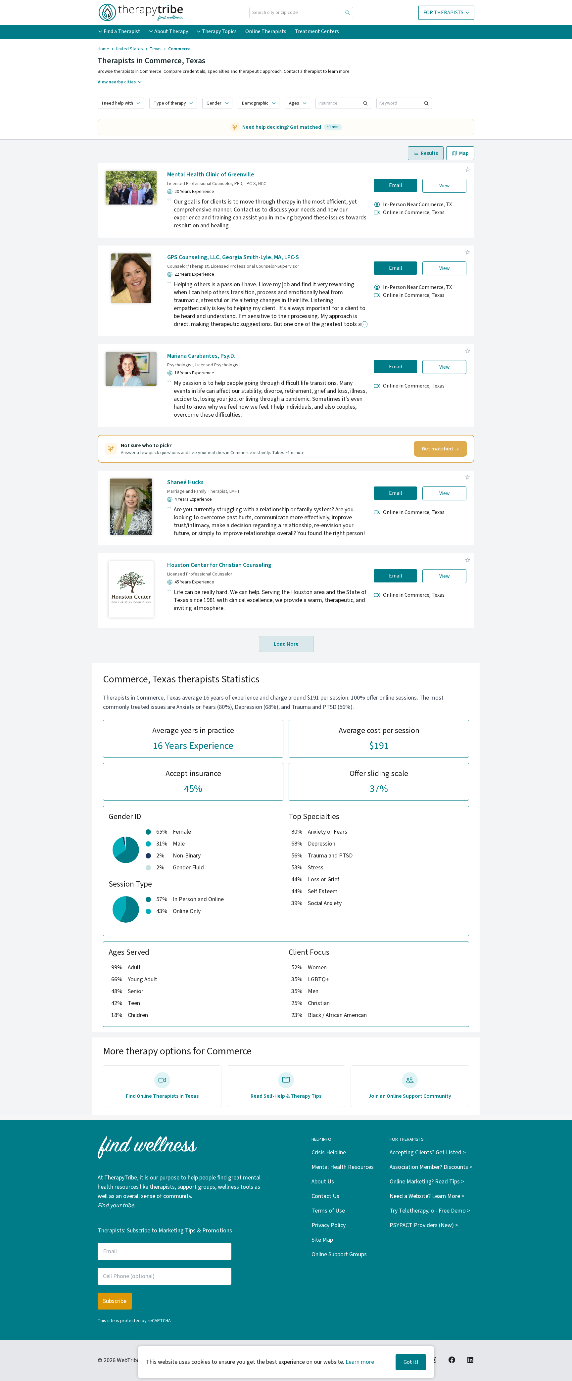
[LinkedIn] (470, 1360)
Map (464, 153)
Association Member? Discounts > (431, 1167)
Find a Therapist (122, 31)
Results (429, 153)
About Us (322, 1181)
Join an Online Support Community (409, 1096)
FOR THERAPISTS (443, 12)
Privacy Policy (328, 1225)
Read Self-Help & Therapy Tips (286, 1096)
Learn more (360, 1362)
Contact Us (325, 1196)
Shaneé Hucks (185, 482)
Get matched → (440, 448)
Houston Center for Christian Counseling (219, 565)
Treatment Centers (317, 31)
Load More (286, 644)
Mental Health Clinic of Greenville (210, 174)
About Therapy (171, 31)
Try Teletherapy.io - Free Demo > (430, 1211)
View (444, 185)
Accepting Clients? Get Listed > (428, 1152)
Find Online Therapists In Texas (162, 1096)
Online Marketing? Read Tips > (427, 1181)
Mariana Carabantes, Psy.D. (201, 356)
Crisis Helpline (328, 1152)
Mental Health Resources (342, 1167)
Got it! (411, 1362)
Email (395, 185)
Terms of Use (328, 1211)
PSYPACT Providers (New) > (424, 1225)
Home (103, 49)
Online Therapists (265, 31)
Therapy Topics (219, 31)
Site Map (322, 1240)
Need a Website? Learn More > (427, 1196)
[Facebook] (452, 1360)
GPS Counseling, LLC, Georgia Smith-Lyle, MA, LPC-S (233, 257)
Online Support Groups (339, 1254)
